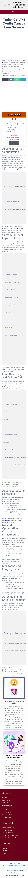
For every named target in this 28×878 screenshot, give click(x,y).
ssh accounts (20, 228)
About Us (10, 873)
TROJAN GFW (6, 812)
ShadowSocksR (7, 815)
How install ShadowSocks (10, 835)
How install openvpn (8, 827)
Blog (18, 868)
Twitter (4, 853)
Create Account (14, 143)
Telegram (5, 848)
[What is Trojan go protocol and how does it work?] (14, 742)
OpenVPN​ (5, 798)
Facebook (5, 850)
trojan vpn (5, 520)
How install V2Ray (7, 830)
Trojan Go (5, 810)
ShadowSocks (6, 817)
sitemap (21, 870)
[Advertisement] (14, 45)
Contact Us (17, 873)
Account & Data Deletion (11, 870)
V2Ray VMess (6, 803)
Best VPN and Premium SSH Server (19, 4)
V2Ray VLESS (6, 800)
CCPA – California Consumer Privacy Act (14, 865)
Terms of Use (12, 868)
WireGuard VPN (7, 805)
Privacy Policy (11, 863)
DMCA (18, 863)
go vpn (4, 157)
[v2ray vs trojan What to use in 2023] (14, 688)
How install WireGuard (9, 838)
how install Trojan (7, 833)
